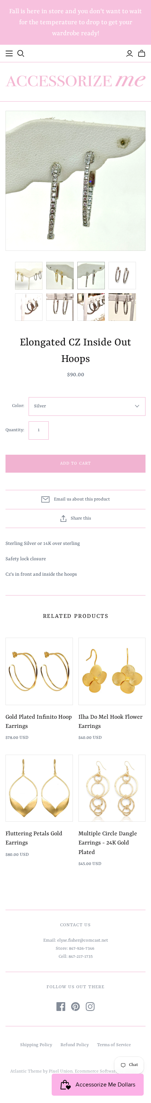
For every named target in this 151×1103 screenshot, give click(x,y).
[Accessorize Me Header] (9, 53)
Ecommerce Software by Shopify (107, 1071)
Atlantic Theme (26, 1071)
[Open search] (21, 53)
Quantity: (14, 430)
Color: (18, 405)
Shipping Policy (36, 1045)
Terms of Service (114, 1045)
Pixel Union (61, 1071)
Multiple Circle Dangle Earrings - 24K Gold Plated (107, 843)
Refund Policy (74, 1045)
